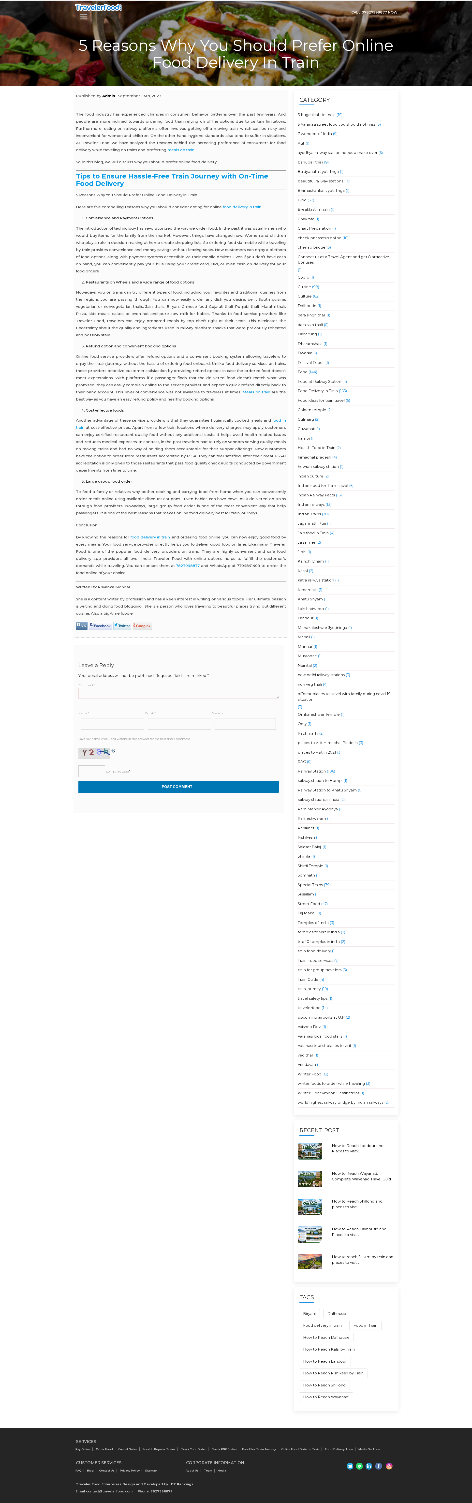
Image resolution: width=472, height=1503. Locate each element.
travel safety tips (312, 998)
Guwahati (306, 428)
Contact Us (107, 1470)
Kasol (303, 570)
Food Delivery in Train (318, 390)
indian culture (310, 476)
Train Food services (315, 960)
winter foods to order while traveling (331, 1083)
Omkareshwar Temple (319, 714)
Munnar (305, 646)
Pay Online (82, 1449)
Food (303, 372)
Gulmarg (306, 419)
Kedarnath (308, 589)
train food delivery (314, 951)
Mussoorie (307, 656)
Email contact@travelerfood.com (104, 1491)
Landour (305, 618)
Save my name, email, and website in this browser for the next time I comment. (134, 739)
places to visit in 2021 (317, 752)
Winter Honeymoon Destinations (328, 1093)
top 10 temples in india (319, 941)
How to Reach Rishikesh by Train (333, 1373)
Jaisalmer (306, 542)
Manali (304, 637)
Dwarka (305, 353)
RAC (302, 761)
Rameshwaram (312, 818)
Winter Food (309, 1074)
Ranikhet (306, 828)
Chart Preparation (314, 228)
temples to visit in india (319, 932)
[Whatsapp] (358, 1466)
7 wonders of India (315, 133)
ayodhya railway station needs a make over (337, 152)
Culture (305, 296)
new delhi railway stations (321, 674)
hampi (304, 438)
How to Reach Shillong (324, 1385)
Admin (108, 95)
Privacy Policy (130, 1470)
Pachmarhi (308, 733)
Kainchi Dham (311, 561)
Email (150, 713)
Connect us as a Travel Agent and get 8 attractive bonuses (343, 259)
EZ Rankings (182, 1484)
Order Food (104, 1449)
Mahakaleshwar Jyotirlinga (322, 627)
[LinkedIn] (368, 1466)
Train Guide (308, 979)
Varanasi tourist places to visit (324, 1045)
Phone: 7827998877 (155, 1491)
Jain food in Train (313, 533)
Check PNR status (224, 1449)
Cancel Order (127, 1449)
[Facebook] (379, 1466)
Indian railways (311, 504)
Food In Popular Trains (159, 1449)
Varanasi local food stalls (320, 1036)
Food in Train (365, 1325)
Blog (302, 200)
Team (208, 1470)
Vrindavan (307, 1064)
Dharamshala (310, 343)
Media (222, 1470)
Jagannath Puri (312, 523)
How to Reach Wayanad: (326, 1397)
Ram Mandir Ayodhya (318, 809)
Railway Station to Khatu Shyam (327, 790)
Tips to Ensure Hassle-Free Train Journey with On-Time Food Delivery (172, 180)
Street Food (309, 903)
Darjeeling (307, 334)
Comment (86, 685)
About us (192, 1470)
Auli (301, 143)
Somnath (306, 875)
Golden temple (312, 409)
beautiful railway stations (320, 181)
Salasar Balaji (310, 847)
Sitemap (151, 1470)
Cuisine (304, 286)
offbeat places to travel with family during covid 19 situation (344, 696)
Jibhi (302, 552)
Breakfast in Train (314, 209)
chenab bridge (311, 247)
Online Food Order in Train (300, 1449)
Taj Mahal (306, 913)
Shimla (304, 856)
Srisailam (306, 894)
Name (83, 713)
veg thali (305, 1055)
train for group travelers (319, 969)
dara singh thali (311, 315)
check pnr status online (319, 238)
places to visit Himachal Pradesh (328, 742)
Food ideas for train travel (321, 400)
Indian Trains (309, 514)
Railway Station (312, 771)
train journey (309, 988)
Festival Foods (311, 362)
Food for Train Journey (259, 1449)
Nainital (305, 665)
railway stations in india (318, 799)
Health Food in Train (316, 447)
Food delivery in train (322, 1325)
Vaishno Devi (309, 1026)
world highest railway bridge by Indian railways (340, 1102)
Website (217, 713)
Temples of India (313, 922)
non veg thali (310, 684)
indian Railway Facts (316, 495)
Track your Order (193, 1449)
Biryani (309, 1313)
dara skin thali (310, 324)
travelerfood (309, 1007)
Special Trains (310, 884)
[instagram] (389, 1466)
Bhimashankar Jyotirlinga (321, 190)
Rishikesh (306, 837)
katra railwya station (316, 580)
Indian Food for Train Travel (323, 485)
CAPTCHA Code (117, 772)
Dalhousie (307, 305)
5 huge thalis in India (317, 114)
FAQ (78, 1470)
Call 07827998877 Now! (374, 12)
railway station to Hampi (320, 780)
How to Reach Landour (325, 1361)
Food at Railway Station (319, 381)
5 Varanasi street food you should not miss (336, 124)
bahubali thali (310, 162)
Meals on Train (369, 1449)
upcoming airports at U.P (321, 1017)
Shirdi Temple (310, 865)
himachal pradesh (314, 457)
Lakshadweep (311, 608)
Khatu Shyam (310, 599)
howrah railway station (318, 466)
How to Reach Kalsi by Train (329, 1349)
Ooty (302, 723)
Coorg (303, 277)
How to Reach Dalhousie (326, 1337)
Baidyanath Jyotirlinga (318, 171)
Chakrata (306, 219)
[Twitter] (348, 1466)
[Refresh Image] (113, 750)
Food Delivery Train (339, 1449)
